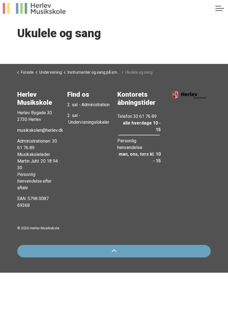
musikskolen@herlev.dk (40, 130)
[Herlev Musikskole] (34, 8)
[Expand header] (219, 8)
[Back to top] (114, 251)
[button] (189, 95)
